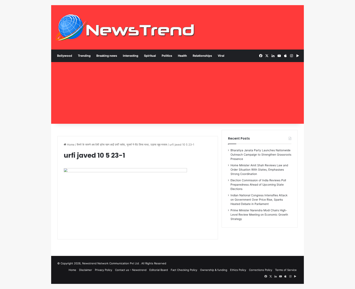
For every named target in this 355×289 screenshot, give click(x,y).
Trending (84, 55)
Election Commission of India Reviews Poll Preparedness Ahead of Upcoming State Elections (258, 185)
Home (70, 144)
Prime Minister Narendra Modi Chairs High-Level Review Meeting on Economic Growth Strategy (259, 215)
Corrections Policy (260, 270)
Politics (167, 55)
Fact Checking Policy (184, 270)
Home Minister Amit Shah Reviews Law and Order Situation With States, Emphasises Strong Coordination (259, 170)
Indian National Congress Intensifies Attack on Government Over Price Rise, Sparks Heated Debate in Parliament (259, 200)
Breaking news (106, 55)
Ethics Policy (238, 270)
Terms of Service (286, 270)
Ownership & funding (213, 270)
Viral (221, 55)
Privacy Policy (103, 270)
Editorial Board (158, 270)
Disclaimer (85, 270)
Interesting (130, 55)
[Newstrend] (125, 27)
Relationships (202, 55)
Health (182, 55)
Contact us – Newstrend (130, 270)
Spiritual (150, 55)
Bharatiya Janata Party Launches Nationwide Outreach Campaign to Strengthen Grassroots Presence (261, 155)
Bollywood (64, 55)
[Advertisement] (177, 93)
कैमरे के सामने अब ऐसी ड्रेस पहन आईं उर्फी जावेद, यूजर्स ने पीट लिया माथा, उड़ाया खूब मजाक (122, 144)
